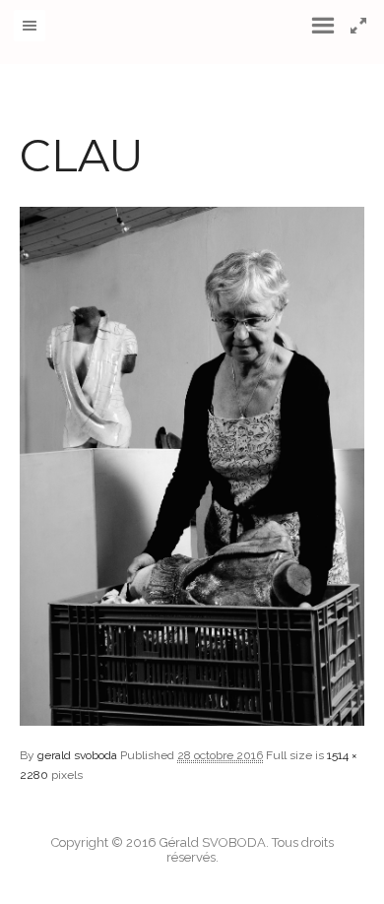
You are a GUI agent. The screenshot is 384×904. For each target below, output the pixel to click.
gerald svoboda (77, 755)
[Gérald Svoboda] (192, 32)
